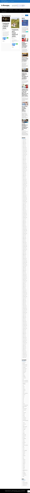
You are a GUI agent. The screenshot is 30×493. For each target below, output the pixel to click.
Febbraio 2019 (24, 258)
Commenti (24, 389)
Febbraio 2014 (24, 337)
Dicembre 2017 (25, 276)
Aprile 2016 (24, 303)
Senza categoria (25, 450)
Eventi (23, 397)
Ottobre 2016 (24, 295)
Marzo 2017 (24, 288)
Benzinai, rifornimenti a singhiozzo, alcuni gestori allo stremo (24, 45)
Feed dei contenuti (25, 482)
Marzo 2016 (24, 304)
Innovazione (24, 419)
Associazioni (24, 377)
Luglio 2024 (24, 172)
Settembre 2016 (25, 296)
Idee (23, 411)
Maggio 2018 (24, 270)
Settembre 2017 (25, 280)
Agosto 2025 (24, 155)
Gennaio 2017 (24, 291)
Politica (23, 439)
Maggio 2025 (24, 159)
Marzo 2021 (24, 225)
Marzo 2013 (24, 350)
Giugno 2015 (24, 316)
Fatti (23, 399)
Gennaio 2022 (24, 212)
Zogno (23, 476)
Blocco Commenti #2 (25, 381)
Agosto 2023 (24, 187)
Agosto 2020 (24, 234)
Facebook (28, 0)
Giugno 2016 (24, 300)
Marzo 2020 (24, 241)
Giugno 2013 (24, 346)
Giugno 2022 (24, 205)
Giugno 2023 (24, 189)
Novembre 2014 (25, 325)
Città (23, 385)
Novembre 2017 (25, 278)
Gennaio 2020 (24, 243)
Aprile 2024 (24, 176)
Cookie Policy (12, 1)
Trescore (24, 466)
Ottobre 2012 (24, 357)
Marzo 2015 (24, 320)
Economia (24, 394)
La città (24, 422)
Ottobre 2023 (24, 184)
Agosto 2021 (24, 218)
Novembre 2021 (25, 214)
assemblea (24, 376)
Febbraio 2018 (24, 274)
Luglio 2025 (24, 156)
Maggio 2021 (24, 222)
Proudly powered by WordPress (9, 491)
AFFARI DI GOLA (4, 11)
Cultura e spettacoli (25, 393)
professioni (24, 442)
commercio (24, 390)
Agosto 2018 (24, 266)
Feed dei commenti (25, 483)
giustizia (24, 403)
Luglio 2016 (24, 299)
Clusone (24, 386)
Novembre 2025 (25, 151)
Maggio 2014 (24, 333)
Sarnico (24, 447)
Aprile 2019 (24, 255)
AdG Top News (25, 368)
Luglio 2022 (24, 204)
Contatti (5, 1)
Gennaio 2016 (24, 307)
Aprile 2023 (24, 192)
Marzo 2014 (24, 336)
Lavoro (23, 425)
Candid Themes (23, 491)
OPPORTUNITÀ (11, 9)
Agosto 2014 (24, 329)
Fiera (23, 401)
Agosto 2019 (24, 250)
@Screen (24, 363)
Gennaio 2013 (24, 353)
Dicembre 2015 (25, 308)
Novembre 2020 (25, 230)
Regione (24, 443)
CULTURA (16, 9)
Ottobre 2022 (24, 200)
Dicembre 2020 (25, 229)
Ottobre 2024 (24, 168)
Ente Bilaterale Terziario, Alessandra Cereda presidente (24, 109)
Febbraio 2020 (24, 242)
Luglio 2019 (24, 251)
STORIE (20, 9)
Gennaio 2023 (24, 196)
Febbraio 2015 (24, 321)
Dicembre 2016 (25, 292)
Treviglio (24, 467)
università (24, 472)
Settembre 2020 (25, 233)
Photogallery (24, 438)
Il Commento (24, 412)
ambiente (24, 375)
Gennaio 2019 (24, 259)
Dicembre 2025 (25, 150)
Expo (23, 398)
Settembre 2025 (25, 154)
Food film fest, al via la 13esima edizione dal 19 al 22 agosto (25, 59)
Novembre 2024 (25, 167)
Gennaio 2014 (24, 338)
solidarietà (24, 455)
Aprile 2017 (24, 287)
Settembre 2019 (25, 249)
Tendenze (24, 459)
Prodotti (24, 441)
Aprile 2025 (24, 160)
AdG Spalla (24, 367)
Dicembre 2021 (25, 213)
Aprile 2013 (24, 349)
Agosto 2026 (24, 139)
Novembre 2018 (25, 262)
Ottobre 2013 (24, 341)
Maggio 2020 (24, 238)
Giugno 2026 (24, 142)
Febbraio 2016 (24, 305)
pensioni (24, 437)
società (23, 454)
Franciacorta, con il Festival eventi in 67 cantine (15, 33)
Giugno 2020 (24, 237)
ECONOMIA (5, 9)
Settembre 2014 (25, 328)
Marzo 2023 (24, 193)
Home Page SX (25, 408)
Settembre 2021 (25, 217)
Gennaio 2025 (24, 164)
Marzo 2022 (24, 209)
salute (23, 446)
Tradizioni (24, 463)
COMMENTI (24, 9)
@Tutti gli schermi (25, 364)
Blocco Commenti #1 (25, 380)
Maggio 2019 (24, 254)
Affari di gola (24, 371)
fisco (23, 402)
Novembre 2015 (25, 309)
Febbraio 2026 (24, 147)
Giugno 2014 (24, 332)
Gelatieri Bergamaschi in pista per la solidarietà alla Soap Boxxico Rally (25, 126)
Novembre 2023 (25, 183)
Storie (23, 458)
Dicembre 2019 (25, 245)
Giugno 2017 (24, 284)
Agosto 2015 (24, 313)
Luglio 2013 (24, 345)
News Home (24, 434)
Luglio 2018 (24, 267)
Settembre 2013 (25, 342)
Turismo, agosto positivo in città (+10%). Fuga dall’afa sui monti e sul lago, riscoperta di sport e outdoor (25, 93)
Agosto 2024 (24, 171)
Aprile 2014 (24, 334)
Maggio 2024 (24, 175)
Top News (24, 462)
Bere (23, 379)
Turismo (24, 468)
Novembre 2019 (25, 246)
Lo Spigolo (24, 429)
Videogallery (24, 473)
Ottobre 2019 (24, 247)
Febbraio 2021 (24, 226)
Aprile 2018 (24, 271)
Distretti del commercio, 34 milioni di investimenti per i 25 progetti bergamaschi (25, 75)
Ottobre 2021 (24, 216)
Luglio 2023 (24, 188)
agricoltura (24, 372)
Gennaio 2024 (24, 180)
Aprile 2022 (24, 208)
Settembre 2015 (25, 312)
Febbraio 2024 (24, 179)
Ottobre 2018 (24, 263)
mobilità (24, 433)
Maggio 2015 (24, 317)
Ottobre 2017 (24, 279)
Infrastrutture (24, 417)
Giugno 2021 (24, 221)
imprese (24, 415)
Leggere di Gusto (25, 426)
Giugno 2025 (24, 158)
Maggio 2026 (24, 143)
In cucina (24, 416)
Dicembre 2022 (25, 197)
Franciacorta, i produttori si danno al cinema (6, 25)
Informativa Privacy (8, 1)
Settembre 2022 (25, 201)
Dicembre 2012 (25, 354)
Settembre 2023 (25, 185)
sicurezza (24, 451)
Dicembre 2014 (25, 324)
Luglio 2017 (24, 283)
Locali (23, 430)
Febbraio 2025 (24, 163)
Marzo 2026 (24, 146)
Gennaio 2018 (24, 275)
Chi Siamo (2, 1)
